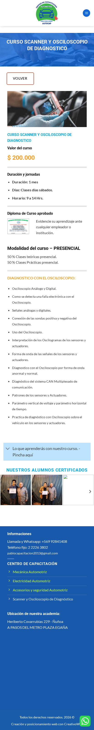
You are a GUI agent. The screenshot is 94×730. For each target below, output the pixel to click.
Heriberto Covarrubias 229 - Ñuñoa (35, 621)
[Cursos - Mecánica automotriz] (47, 13)
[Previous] (4, 491)
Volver (20, 78)
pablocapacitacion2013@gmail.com (32, 553)
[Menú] (86, 13)
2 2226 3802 (38, 547)
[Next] (90, 491)
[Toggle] (7, 449)
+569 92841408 (54, 541)
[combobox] (47, 547)
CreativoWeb (73, 724)
